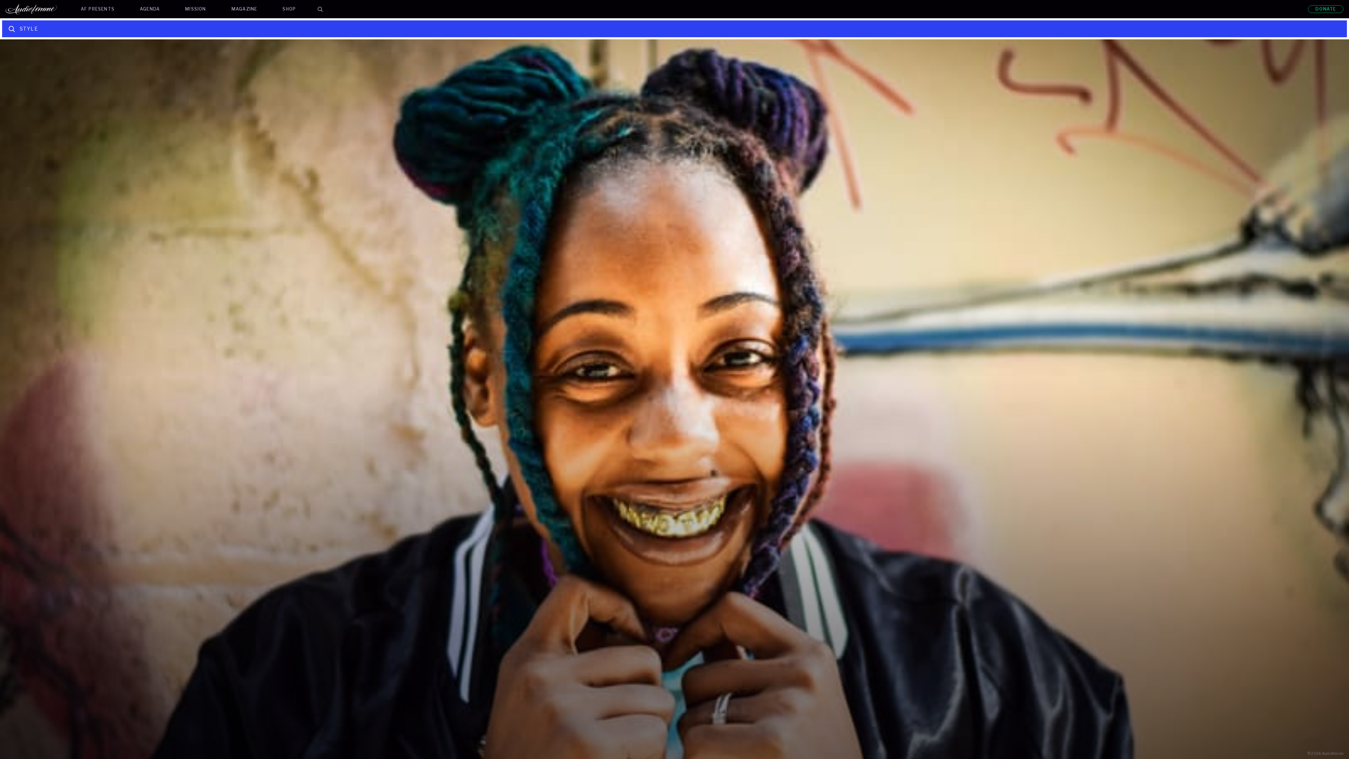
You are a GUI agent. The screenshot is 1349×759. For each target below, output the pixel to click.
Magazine (245, 9)
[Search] (320, 9)
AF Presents (98, 9)
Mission (195, 9)
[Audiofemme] (37, 9)
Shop (289, 9)
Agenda (150, 9)
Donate (1325, 9)
